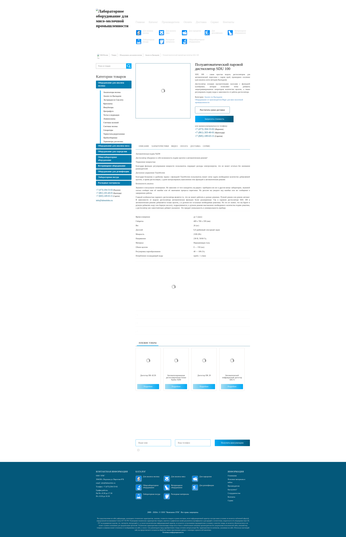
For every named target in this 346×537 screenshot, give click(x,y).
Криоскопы (107, 104)
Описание (144, 146)
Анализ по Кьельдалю (152, 55)
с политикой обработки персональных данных (172, 450)
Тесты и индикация (111, 115)
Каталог (153, 21)
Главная (140, 21)
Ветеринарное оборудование (240, 32)
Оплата (188, 21)
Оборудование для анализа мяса (113, 146)
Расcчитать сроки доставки (212, 110)
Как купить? (232, 490)
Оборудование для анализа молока (131, 55)
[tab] (144, 146)
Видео (174, 146)
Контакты (228, 21)
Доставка (201, 21)
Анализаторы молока (112, 92)
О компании (232, 476)
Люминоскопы (109, 119)
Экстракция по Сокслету (113, 100)
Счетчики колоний (111, 123)
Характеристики (160, 146)
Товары (114, 55)
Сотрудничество (234, 493)
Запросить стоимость (214, 119)
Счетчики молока (110, 126)
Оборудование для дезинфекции (113, 171)
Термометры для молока (113, 142)
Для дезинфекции (217, 32)
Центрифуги (108, 111)
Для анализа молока (148, 32)
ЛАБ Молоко (104, 55)
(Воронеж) (209, 129)
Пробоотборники (110, 138)
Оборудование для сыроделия (112, 151)
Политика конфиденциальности (173, 532)
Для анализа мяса (171, 32)
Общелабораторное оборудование (196, 40)
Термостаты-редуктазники (114, 134)
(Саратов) (209, 136)
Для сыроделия (195, 31)
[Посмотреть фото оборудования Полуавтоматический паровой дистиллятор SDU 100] (163, 90)
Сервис (215, 21)
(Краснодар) (210, 133)
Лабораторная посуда (148, 40)
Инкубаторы (108, 107)
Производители (170, 21)
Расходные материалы (170, 40)
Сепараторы (108, 130)
